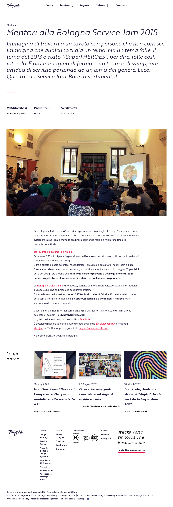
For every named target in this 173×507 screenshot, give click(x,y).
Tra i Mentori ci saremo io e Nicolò (53, 251)
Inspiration (61, 445)
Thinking (60, 441)
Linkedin (105, 434)
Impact (84, 5)
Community (61, 449)
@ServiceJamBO (105, 323)
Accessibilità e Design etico (46, 477)
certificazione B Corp (66, 492)
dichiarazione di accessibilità (31, 492)
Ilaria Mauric (68, 113)
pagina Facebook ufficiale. (93, 328)
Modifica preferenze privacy (44, 499)
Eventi (37, 113)
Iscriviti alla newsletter (131, 450)
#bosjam (38, 328)
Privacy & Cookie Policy (17, 499)
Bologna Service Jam (49, 285)
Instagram (106, 438)
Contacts (121, 5)
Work (49, 5)
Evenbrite (85, 319)
